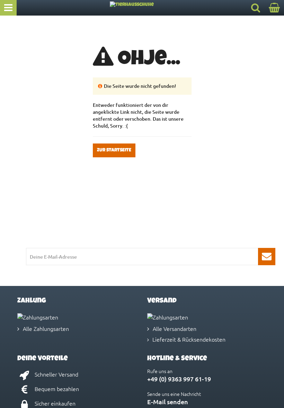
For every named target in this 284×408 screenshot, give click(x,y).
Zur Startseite (114, 150)
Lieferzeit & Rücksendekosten (188, 339)
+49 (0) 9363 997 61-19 (179, 379)
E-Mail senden (167, 402)
